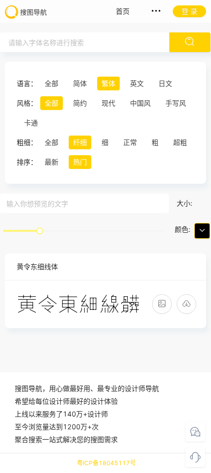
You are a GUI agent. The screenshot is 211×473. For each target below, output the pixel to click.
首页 (123, 11)
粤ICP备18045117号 (106, 463)
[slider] (39, 230)
